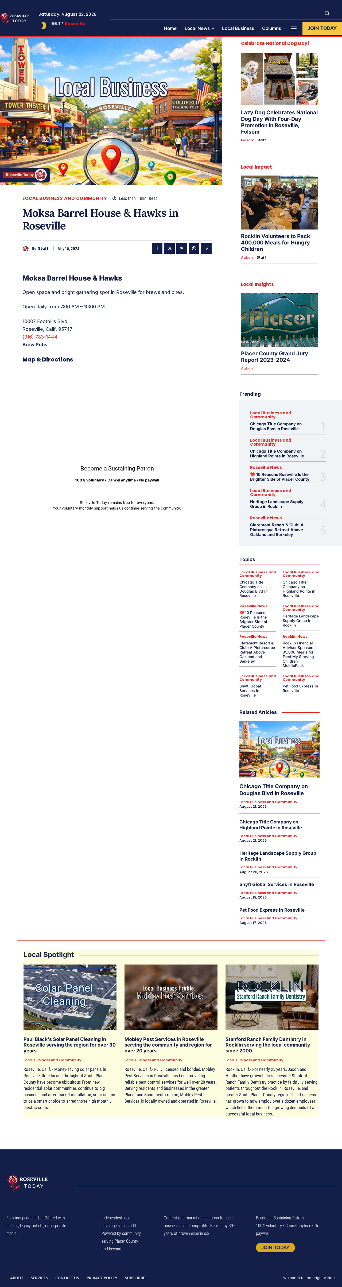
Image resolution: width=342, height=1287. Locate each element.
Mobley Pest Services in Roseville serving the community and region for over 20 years (168, 1044)
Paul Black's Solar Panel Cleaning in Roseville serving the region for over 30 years (70, 1044)
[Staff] (27, 248)
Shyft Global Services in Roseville (250, 690)
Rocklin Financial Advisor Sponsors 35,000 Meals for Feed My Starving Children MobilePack (298, 654)
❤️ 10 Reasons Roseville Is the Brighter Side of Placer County (279, 477)
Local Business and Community (64, 198)
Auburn (248, 257)
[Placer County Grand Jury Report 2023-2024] (279, 320)
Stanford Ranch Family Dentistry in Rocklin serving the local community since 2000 (268, 1044)
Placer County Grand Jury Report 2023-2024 (274, 356)
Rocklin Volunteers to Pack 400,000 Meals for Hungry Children (275, 242)
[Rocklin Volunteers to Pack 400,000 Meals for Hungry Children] (279, 203)
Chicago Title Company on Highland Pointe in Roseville (277, 453)
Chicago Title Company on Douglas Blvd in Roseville (276, 426)
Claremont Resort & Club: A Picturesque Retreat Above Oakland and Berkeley (277, 529)
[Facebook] (157, 248)
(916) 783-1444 (39, 337)
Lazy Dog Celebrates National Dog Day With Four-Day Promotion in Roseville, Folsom (279, 122)
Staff (43, 248)
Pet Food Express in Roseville (272, 910)
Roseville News (266, 467)
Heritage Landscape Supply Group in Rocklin (277, 504)
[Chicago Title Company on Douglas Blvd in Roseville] (279, 749)
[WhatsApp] (194, 248)
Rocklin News (295, 636)
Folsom (247, 140)
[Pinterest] (181, 248)
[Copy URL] (206, 248)
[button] (327, 13)
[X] (169, 248)
